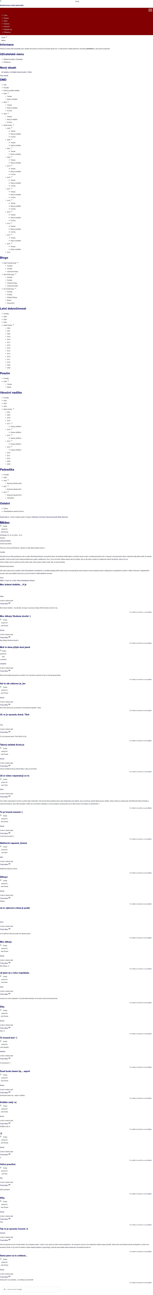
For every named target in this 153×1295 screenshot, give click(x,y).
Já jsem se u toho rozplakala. (14, 972)
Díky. (2, 1197)
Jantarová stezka (5, 541)
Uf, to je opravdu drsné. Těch (14, 714)
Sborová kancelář (51, 517)
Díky (2, 1006)
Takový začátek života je (12, 744)
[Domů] (76, 1)
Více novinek (4, 76)
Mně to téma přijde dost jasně (15, 647)
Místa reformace (63, 517)
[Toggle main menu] (150, 10)
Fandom (2, 538)
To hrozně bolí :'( (8, 1037)
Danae (4, 535)
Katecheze (35, 517)
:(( (1, 1133)
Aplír (1, 857)
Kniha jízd (42, 517)
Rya (1, 1178)
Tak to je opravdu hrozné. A (14, 1228)
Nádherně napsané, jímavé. (13, 842)
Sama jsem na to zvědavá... (13, 1255)
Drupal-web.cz (4, 517)
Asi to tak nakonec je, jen (13, 683)
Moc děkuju (6, 941)
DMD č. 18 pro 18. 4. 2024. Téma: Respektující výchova (17, 580)
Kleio (1, 987)
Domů (3, 37)
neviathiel (3, 664)
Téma (2, 578)
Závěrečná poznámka (7, 566)
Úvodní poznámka (5, 544)
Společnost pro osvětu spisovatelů (11, 5)
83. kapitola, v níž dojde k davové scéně (13, 72)
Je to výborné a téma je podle (15, 907)
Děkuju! (4, 876)
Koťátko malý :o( (8, 1102)
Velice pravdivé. (8, 1164)
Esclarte (2, 1233)
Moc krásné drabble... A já (13, 584)
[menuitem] (5, 15)
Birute (30, 72)
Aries (1, 922)
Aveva (2, 1116)
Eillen (2, 789)
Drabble (2, 552)
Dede (1, 596)
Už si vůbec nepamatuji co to (14, 775)
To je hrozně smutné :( (11, 811)
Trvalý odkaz (4, 604)
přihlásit (150, 612)
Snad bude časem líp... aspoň (15, 1071)
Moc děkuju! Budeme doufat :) (15, 616)
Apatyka (2, 1051)
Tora (1, 725)
